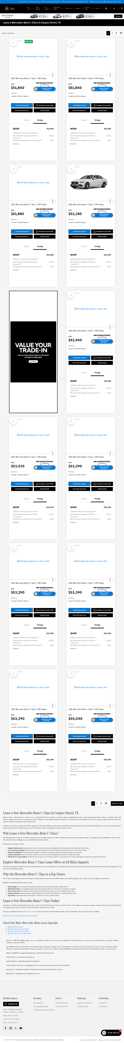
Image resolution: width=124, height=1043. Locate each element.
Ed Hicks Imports (8, 1040)
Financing (81, 998)
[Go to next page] (116, 33)
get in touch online (30, 912)
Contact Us (12, 1004)
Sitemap (36, 1040)
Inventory (37, 998)
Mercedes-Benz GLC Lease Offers (18, 929)
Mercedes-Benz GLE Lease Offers (18, 931)
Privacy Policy (19, 1040)
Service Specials (61, 1006)
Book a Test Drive (32, 916)
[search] (122, 8)
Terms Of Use (29, 1040)
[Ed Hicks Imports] (14, 8)
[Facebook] (5, 1028)
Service (58, 998)
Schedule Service (61, 1003)
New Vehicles (38, 1003)
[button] (53, 75)
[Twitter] (15, 1028)
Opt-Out (60, 1040)
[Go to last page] (121, 33)
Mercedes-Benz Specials (15, 927)
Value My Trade (44, 110)
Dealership (103, 998)
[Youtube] (20, 1028)
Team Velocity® (91, 1040)
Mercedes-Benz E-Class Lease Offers (19, 933)
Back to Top (117, 803)
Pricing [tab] (40, 120)
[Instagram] (10, 1028)
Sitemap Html (44, 1040)
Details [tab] (26, 120)
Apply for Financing (84, 1003)
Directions (103, 1006)
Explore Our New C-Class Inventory (14, 916)
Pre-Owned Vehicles (40, 1006)
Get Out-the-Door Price (22, 110)
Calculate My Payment (22, 105)
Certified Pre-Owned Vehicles (44, 1010)
